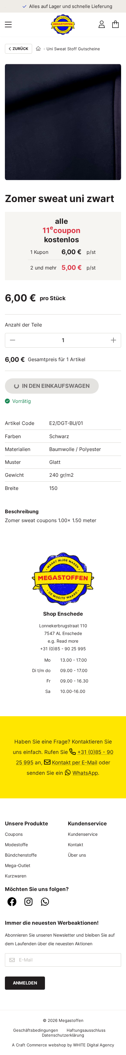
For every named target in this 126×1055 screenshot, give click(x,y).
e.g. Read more (63, 641)
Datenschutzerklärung (63, 1035)
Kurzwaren (15, 875)
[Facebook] (12, 902)
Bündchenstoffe (21, 855)
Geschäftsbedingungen (35, 1030)
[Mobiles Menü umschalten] (8, 24)
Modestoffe (16, 844)
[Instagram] (28, 902)
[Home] (38, 48)
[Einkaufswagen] (115, 24)
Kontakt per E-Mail (74, 762)
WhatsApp (85, 773)
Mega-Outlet (17, 865)
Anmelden (25, 982)
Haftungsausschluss (86, 1030)
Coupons (14, 834)
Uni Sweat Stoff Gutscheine (73, 48)
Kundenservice (83, 834)
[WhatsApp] (45, 902)
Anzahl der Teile (23, 325)
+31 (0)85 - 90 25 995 (63, 648)
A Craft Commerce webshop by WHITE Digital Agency (63, 1044)
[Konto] (101, 24)
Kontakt (75, 844)
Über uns (77, 855)
